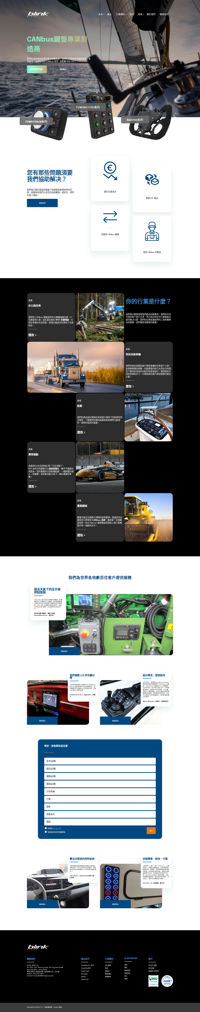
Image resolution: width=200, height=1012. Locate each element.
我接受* (54, 828)
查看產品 (63, 69)
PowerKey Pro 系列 (87, 965)
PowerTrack (85, 971)
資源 (140, 14)
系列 (100, 14)
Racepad (84, 974)
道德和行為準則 (153, 971)
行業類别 (120, 14)
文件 (131, 14)
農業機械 (108, 976)
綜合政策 (151, 968)
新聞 (125, 979)
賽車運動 (108, 974)
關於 (125, 967)
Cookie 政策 (58, 1007)
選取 (31, 335)
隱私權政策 (56, 828)
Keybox (83, 976)
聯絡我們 (164, 14)
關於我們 (151, 14)
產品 (109, 14)
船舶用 (107, 971)
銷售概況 (127, 973)
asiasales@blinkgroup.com (43, 976)
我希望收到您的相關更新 (56, 832)
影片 (125, 976)
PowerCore (84, 979)
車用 (106, 968)
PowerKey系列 (86, 968)
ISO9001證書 (152, 965)
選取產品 (64, 651)
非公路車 (108, 965)
